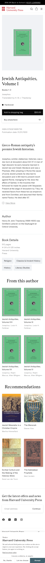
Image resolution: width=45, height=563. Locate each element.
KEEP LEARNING (33, 2)
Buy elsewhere (11, 119)
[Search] (31, 8)
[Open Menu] (41, 8)
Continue (36, 508)
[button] (22, 203)
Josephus (6, 94)
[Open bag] (36, 8)
